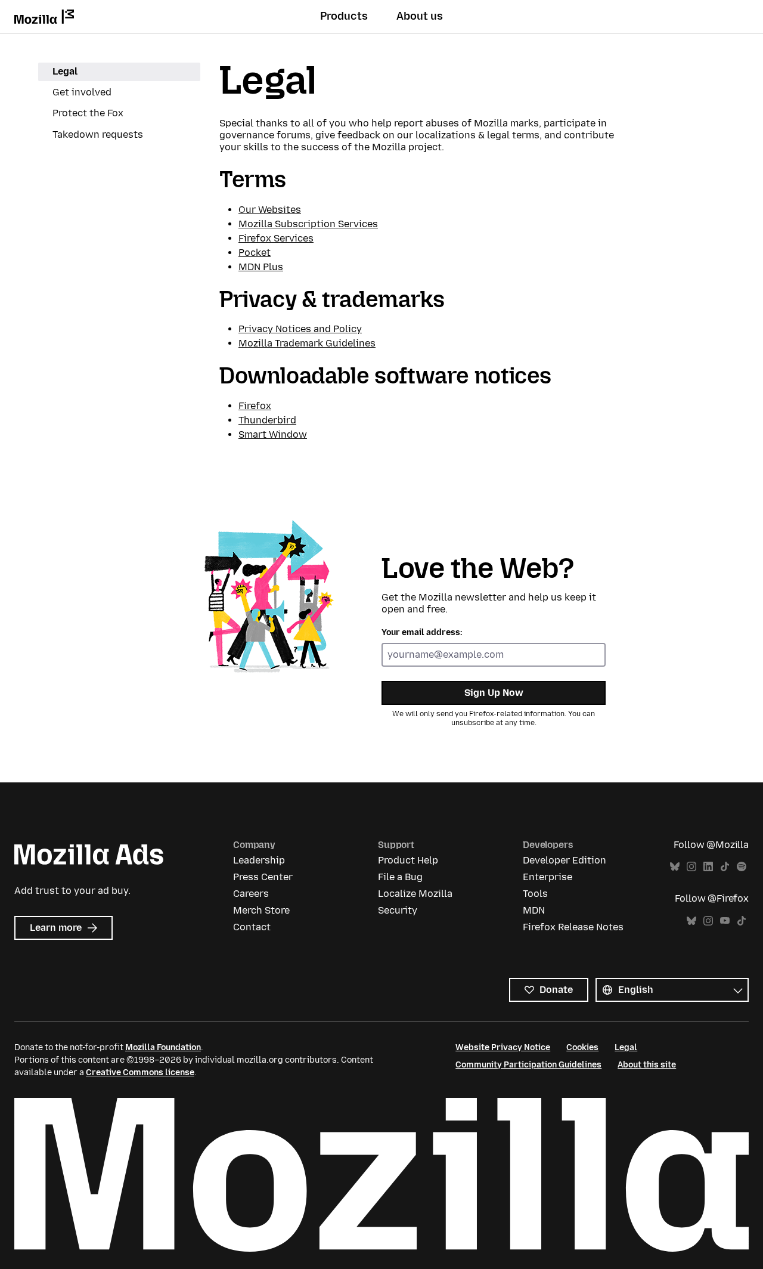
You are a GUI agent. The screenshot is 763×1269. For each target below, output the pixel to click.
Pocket (254, 252)
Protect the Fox (87, 113)
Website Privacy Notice (502, 1047)
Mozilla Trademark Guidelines (307, 343)
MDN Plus (260, 267)
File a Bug (400, 877)
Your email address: (422, 632)
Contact (252, 927)
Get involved (81, 92)
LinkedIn (708, 866)
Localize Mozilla (415, 893)
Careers (251, 893)
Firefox (254, 405)
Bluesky (675, 866)
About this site (647, 1065)
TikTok (725, 866)
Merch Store (261, 910)
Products (344, 16)
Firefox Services (276, 238)
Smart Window (272, 434)
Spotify (741, 866)
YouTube (725, 921)
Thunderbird (267, 420)
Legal (64, 71)
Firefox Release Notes (573, 927)
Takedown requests (97, 134)
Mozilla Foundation (163, 1047)
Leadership (259, 860)
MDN (534, 910)
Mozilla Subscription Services (308, 224)
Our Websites (269, 209)
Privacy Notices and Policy (300, 329)
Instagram (691, 866)
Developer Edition (564, 860)
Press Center (263, 877)
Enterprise (547, 877)
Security (397, 910)
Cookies (582, 1047)
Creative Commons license (140, 1072)
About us (419, 16)
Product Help (408, 860)
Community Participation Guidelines (528, 1065)
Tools (535, 893)
